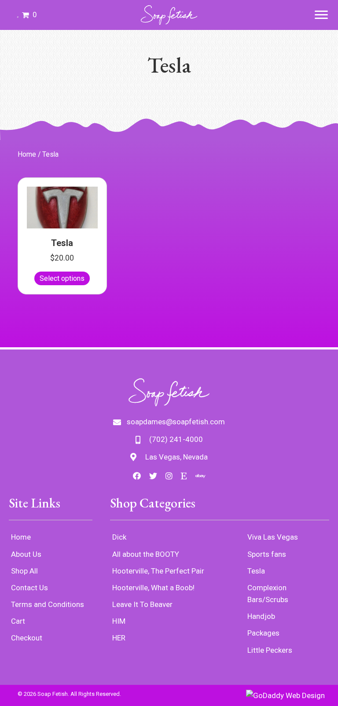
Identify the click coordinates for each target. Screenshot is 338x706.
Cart (18, 621)
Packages (263, 633)
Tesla (62, 243)
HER (118, 637)
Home (27, 154)
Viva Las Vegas (272, 537)
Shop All (24, 570)
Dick (119, 537)
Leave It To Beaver (142, 604)
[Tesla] (62, 206)
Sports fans (266, 554)
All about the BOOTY (145, 554)
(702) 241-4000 (176, 439)
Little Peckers (269, 650)
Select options (62, 278)
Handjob (261, 616)
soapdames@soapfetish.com (176, 421)
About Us (26, 554)
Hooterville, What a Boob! (153, 587)
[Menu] (321, 14)
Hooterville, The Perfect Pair (158, 570)
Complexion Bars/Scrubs (267, 593)
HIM (118, 621)
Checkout (26, 637)
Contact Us (29, 587)
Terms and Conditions (47, 604)
